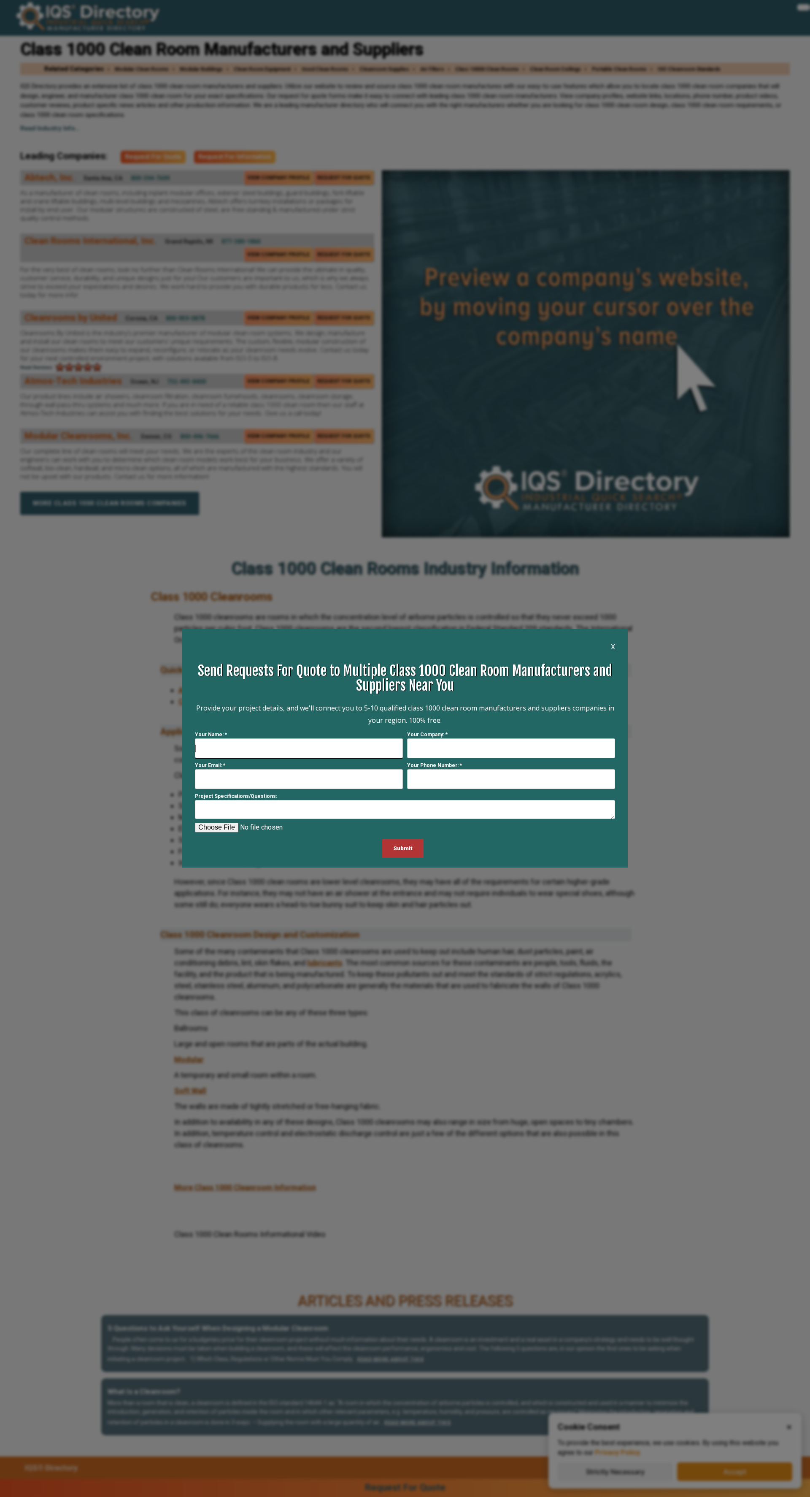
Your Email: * (210, 766)
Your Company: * (427, 735)
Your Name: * (211, 735)
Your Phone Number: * (434, 766)
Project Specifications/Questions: (236, 797)
